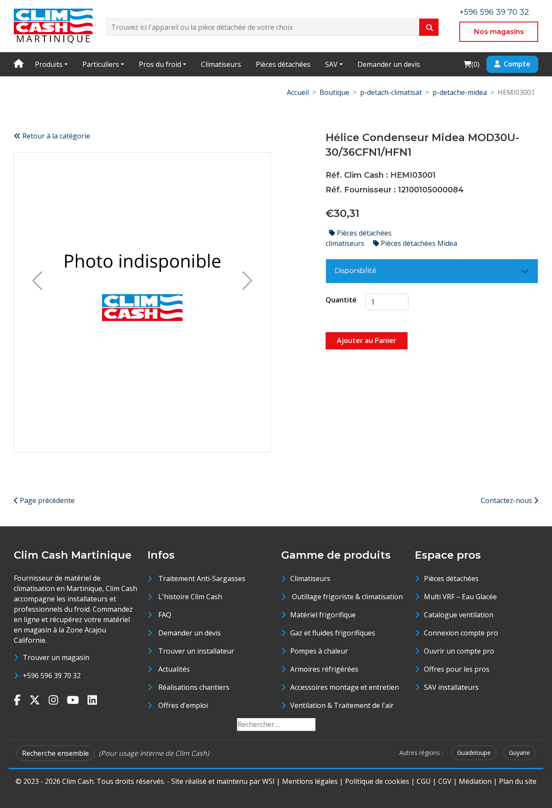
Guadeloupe (474, 752)
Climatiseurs (221, 64)
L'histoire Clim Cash (190, 596)
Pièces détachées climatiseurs (359, 238)
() (471, 64)
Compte (517, 64)
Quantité (341, 300)
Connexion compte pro (461, 633)
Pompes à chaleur (319, 651)
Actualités (174, 669)
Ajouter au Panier (366, 340)
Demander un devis (389, 64)
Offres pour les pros (456, 669)
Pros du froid (160, 64)
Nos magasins (499, 32)
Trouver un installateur (196, 651)
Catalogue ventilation (458, 614)
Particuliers (100, 64)
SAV (331, 64)
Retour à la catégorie (55, 136)
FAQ (164, 614)
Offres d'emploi (183, 705)
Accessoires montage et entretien (344, 687)
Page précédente (46, 500)
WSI (268, 781)
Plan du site (517, 781)
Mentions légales (310, 781)
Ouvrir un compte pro (459, 651)
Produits (49, 64)
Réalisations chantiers (193, 687)
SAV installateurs (451, 687)
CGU (424, 781)
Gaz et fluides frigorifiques (332, 633)
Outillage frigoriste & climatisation (346, 596)
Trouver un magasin (56, 657)
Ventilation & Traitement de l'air (342, 705)
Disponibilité (355, 271)
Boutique (334, 92)
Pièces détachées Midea (418, 243)
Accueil (298, 92)
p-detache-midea (460, 92)
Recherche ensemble (55, 753)
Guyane (519, 752)
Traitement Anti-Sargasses (201, 578)
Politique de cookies (377, 781)
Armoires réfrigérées (324, 669)
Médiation (475, 781)
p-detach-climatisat (391, 92)
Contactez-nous (507, 500)
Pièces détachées (283, 64)
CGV (445, 781)
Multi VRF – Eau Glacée (460, 596)
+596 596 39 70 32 (494, 12)
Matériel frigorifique (323, 614)
